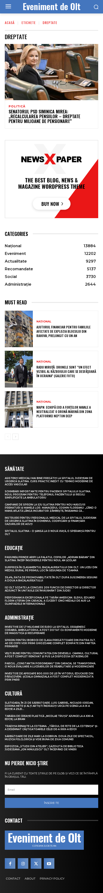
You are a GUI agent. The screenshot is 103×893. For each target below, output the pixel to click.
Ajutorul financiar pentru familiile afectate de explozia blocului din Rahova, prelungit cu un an (63, 331)
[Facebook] (10, 863)
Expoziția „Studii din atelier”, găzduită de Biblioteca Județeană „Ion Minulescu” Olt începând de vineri (44, 748)
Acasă (10, 22)
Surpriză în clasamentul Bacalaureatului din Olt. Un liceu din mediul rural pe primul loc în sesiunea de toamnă (51, 569)
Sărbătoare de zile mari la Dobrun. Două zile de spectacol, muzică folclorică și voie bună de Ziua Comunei (49, 738)
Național (43, 321)
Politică (17, 106)
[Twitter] (36, 863)
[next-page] (15, 437)
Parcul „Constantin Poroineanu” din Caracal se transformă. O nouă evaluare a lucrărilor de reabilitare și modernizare (50, 665)
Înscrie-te (51, 803)
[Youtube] (49, 863)
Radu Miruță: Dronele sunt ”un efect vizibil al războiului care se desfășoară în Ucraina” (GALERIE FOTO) (66, 371)
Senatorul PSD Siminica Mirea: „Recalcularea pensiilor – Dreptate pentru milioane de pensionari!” (44, 116)
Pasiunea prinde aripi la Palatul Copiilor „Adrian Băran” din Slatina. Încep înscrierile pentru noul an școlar (50, 559)
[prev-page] (8, 437)
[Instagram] (23, 863)
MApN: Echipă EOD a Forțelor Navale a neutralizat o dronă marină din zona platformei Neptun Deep (64, 411)
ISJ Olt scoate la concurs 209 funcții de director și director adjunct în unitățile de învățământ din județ (50, 589)
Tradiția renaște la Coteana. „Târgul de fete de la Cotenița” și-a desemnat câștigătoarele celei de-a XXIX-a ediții (51, 728)
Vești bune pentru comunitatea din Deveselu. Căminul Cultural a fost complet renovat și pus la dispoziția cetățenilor (51, 655)
